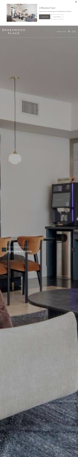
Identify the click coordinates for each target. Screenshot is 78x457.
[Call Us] (69, 31)
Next (73, 250)
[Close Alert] (76, 2)
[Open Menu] (74, 31)
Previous (4, 250)
